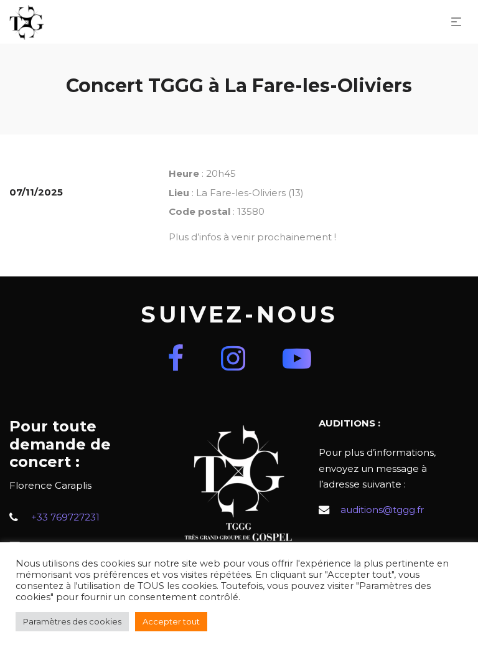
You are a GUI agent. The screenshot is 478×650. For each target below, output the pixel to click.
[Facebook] (175, 358)
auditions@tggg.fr (382, 510)
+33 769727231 (65, 517)
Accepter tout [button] (171, 621)
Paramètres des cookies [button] (72, 621)
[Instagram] (233, 358)
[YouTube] (297, 358)
